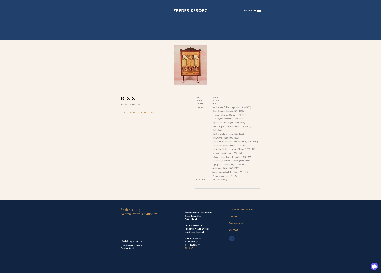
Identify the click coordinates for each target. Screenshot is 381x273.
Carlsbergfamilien (131, 241)
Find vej (189, 248)
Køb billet (250, 10)
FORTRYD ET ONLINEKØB (241, 210)
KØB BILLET (234, 216)
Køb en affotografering (139, 112)
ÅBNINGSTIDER (236, 223)
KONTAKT (233, 230)
